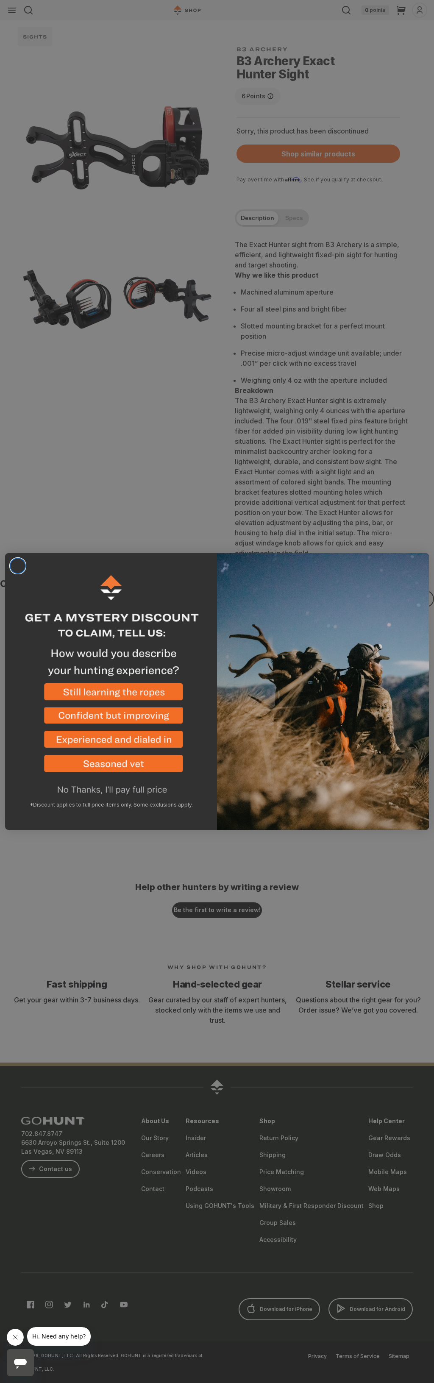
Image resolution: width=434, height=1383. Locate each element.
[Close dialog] (17, 565)
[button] (111, 695)
